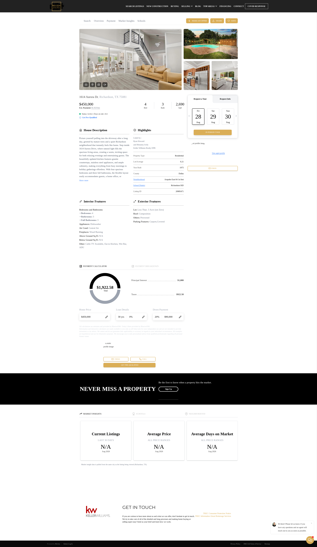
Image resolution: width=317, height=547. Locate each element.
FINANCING (225, 6)
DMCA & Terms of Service (252, 544)
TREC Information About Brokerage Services (213, 516)
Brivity (57, 544)
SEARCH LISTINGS (135, 6)
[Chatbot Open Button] (310, 540)
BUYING (175, 6)
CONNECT (239, 6)
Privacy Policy (235, 544)
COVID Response (256, 6)
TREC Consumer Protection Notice (217, 513)
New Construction (157, 6)
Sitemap (267, 544)
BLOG (198, 6)
